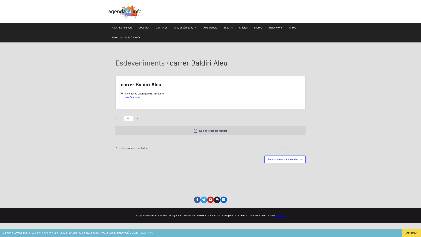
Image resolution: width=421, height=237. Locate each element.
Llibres (258, 27)
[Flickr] (223, 200)
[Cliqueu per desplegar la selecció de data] (137, 118)
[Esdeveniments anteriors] (116, 118)
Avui (129, 118)
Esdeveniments (140, 63)
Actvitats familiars (122, 27)
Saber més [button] (146, 232)
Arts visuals (210, 27)
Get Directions (132, 97)
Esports (228, 27)
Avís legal (280, 215)
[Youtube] (210, 200)
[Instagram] (217, 200)
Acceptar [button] (411, 232)
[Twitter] (204, 200)
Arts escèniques (183, 27)
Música (243, 27)
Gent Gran (162, 27)
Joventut (144, 27)
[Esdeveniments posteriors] (121, 118)
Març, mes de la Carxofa (126, 37)
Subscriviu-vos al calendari (283, 159)
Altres (292, 27)
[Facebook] (197, 200)
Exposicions (276, 27)
